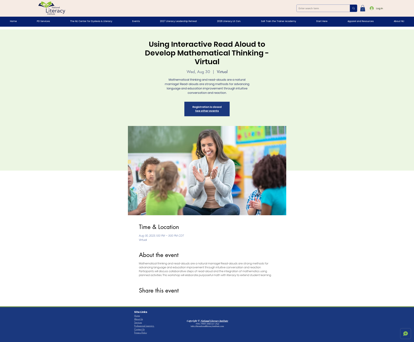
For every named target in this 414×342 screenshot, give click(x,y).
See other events (207, 111)
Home (137, 315)
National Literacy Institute (214, 320)
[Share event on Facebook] (140, 300)
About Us (138, 318)
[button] (362, 8)
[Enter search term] (353, 8)
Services (138, 322)
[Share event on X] (148, 300)
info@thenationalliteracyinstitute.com (207, 326)
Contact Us (139, 329)
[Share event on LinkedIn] (156, 300)
